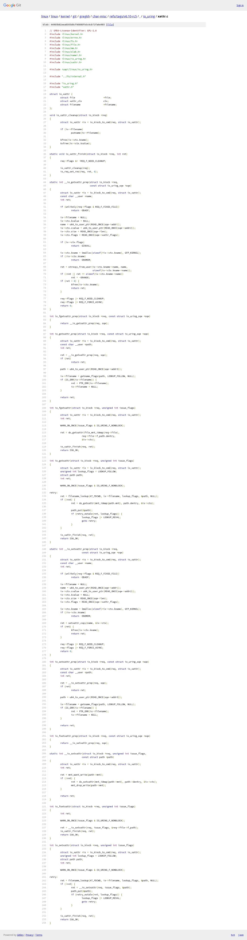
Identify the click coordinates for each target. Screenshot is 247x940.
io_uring (149, 16)
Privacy (29, 934)
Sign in (240, 5)
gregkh (84, 16)
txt (233, 934)
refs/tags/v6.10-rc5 (123, 16)
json (241, 934)
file (110, 24)
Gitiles (20, 934)
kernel (65, 16)
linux (44, 16)
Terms (38, 934)
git (75, 16)
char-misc (100, 16)
